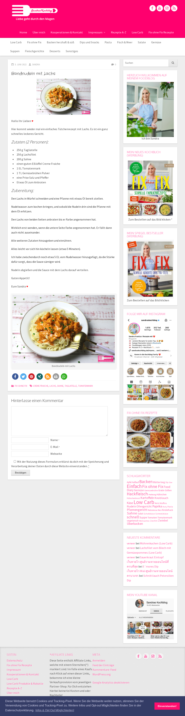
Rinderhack (167, 510)
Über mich (39, 32)
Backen (146, 481)
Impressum (95, 32)
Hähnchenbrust (133, 498)
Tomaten (152, 517)
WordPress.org (101, 674)
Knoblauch (161, 498)
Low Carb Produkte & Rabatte (25, 683)
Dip (167, 482)
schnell (133, 516)
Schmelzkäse (161, 513)
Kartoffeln (147, 498)
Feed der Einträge (103, 665)
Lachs (53, 385)
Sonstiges (72, 51)
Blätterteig (159, 482)
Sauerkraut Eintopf (152, 557)
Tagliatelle (71, 385)
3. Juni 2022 (20, 64)
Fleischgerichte (34, 51)
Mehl (157, 503)
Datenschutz (15, 660)
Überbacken (135, 523)
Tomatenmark (85, 385)
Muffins (163, 503)
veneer (131, 543)
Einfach (134, 486)
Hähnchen (162, 494)
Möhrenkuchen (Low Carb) (156, 543)
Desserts (55, 51)
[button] (15, 376)
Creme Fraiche (40, 385)
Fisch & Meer (124, 42)
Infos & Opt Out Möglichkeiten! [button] (54, 710)
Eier (170, 482)
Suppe (143, 517)
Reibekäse (152, 510)
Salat (140, 513)
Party (165, 507)
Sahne (60, 385)
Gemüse (156, 42)
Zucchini (154, 520)
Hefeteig (152, 494)
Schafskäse (149, 513)
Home (23, 32)
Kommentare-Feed (104, 669)
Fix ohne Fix (34, 42)
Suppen (15, 51)
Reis (159, 510)
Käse (130, 503)
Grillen (168, 490)
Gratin (161, 490)
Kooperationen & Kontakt (67, 32)
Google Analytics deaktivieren (110, 682)
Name (54, 440)
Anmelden (98, 660)
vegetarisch (133, 520)
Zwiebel (163, 520)
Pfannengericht (137, 510)
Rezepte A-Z (118, 32)
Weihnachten (144, 521)
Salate (142, 42)
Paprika (157, 506)
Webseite (56, 453)
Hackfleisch (137, 494)
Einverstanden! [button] (167, 706)
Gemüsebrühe (151, 490)
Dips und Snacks (89, 42)
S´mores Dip (150, 566)
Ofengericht (144, 506)
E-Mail (55, 447)
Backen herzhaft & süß (60, 42)
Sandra (36, 64)
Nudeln (131, 506)
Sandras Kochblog (34, 13)
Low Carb (137, 32)
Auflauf (135, 482)
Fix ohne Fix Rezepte (161, 32)
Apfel (129, 482)
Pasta (108, 42)
